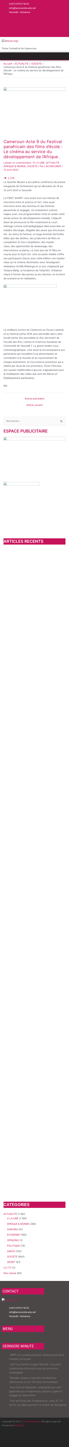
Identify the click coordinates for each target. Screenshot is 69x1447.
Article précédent (34, 399)
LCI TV (7, 1267)
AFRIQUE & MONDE (15, 166)
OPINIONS (13, 1240)
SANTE (11, 1251)
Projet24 (19, 1425)
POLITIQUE (13, 1245)
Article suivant (34, 405)
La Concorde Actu (30, 1421)
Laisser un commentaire (17, 162)
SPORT (11, 1262)
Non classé (10, 1273)
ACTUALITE (52, 162)
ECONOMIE (13, 1234)
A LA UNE (38, 162)
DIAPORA (12, 1229)
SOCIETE (32, 166)
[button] (34, 56)
